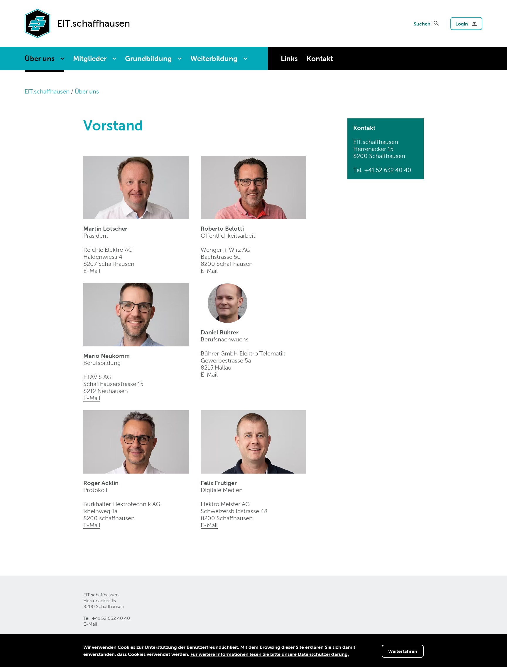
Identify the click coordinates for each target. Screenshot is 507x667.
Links (289, 58)
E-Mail (91, 271)
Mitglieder (90, 58)
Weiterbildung (214, 58)
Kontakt (320, 58)
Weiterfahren (402, 651)
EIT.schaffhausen (47, 91)
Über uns (40, 58)
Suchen (422, 23)
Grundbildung (148, 58)
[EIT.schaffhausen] (37, 22)
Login (461, 23)
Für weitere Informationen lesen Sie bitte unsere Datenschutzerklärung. (269, 654)
